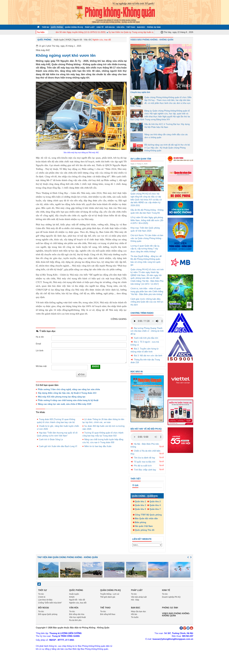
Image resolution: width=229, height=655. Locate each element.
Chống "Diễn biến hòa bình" (50, 603)
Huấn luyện (59, 40)
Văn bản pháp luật (139, 597)
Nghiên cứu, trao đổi (102, 40)
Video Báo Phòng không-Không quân (176, 614)
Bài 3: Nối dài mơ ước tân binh (148, 355)
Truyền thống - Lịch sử (109, 594)
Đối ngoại (110, 27)
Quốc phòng (57, 27)
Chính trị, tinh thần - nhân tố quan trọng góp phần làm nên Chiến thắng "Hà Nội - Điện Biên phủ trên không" (147, 291)
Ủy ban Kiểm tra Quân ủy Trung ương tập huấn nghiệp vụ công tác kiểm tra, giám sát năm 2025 (144, 32)
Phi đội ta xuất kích (143, 465)
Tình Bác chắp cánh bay (145, 470)
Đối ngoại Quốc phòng (47, 614)
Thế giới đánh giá (107, 597)
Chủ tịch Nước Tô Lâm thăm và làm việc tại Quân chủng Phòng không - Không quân (147, 238)
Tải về (161, 446)
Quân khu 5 (140, 509)
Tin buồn (134, 617)
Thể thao (130, 27)
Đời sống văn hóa (76, 614)
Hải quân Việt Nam (144, 526)
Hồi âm (134, 614)
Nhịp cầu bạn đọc (138, 611)
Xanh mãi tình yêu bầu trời (146, 338)
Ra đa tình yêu (75, 620)
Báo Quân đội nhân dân (146, 518)
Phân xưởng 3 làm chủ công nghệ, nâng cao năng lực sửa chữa (69, 389)
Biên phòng (140, 522)
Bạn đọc (141, 27)
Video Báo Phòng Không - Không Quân (151, 40)
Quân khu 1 (140, 501)
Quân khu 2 (155, 501)
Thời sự (45, 27)
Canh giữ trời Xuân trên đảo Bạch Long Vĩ (58, 446)
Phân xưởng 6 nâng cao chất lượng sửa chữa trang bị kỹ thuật (68, 400)
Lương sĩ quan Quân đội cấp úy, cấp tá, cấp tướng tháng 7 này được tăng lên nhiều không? (145, 249)
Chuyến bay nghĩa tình (140, 92)
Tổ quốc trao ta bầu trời (144, 462)
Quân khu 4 (155, 505)
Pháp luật (90, 27)
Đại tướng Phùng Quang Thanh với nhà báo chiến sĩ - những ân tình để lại (147, 331)
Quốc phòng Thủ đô (144, 530)
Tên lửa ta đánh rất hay (144, 458)
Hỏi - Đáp (135, 600)
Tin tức (41, 594)
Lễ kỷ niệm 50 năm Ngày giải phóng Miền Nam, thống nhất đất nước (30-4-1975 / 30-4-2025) (147, 220)
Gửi (82, 374)
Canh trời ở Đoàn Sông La (51, 439)
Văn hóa (120, 27)
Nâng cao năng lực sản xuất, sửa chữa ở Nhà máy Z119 (64, 404)
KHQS (69, 40)
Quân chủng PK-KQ (74, 27)
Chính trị (41, 597)
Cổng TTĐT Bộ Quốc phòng (148, 515)
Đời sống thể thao (107, 614)
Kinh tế (100, 27)
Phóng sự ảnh (154, 27)
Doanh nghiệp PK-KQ (171, 597)
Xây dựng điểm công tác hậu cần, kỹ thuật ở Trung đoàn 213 (67, 393)
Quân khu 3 (140, 505)
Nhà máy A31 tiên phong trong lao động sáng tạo (61, 397)
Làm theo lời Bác (45, 600)
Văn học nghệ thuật (77, 617)
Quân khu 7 (155, 509)
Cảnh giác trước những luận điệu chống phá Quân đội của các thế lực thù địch (147, 302)
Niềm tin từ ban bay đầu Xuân (97, 446)
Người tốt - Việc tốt (82, 40)
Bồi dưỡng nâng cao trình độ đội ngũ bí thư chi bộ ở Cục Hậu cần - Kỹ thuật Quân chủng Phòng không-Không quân (167, 148)
